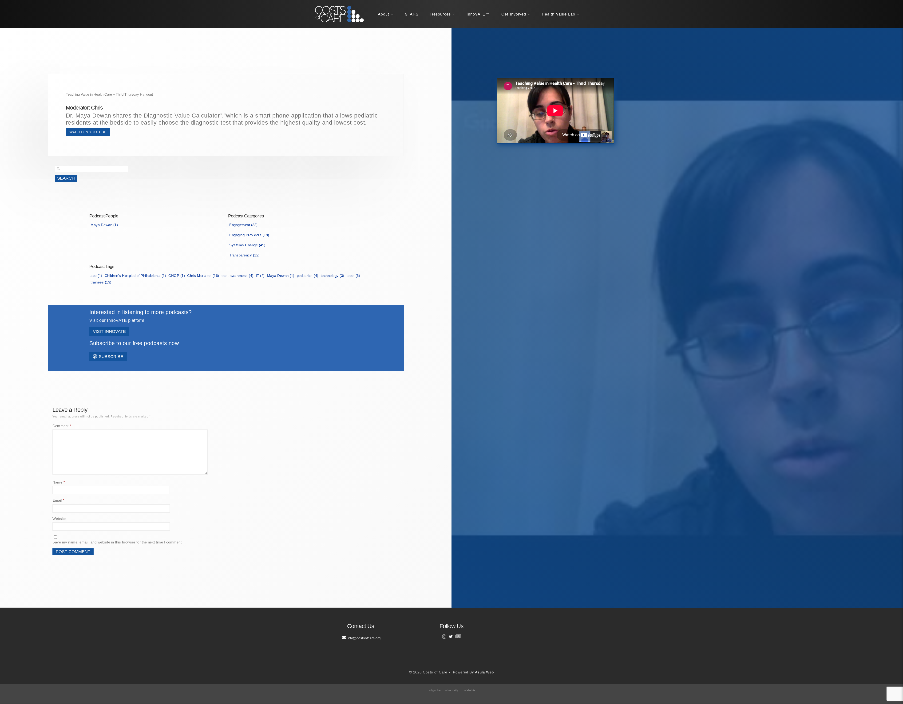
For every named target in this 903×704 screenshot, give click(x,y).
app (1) (96, 276)
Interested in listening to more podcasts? (140, 312)
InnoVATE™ (478, 14)
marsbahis (468, 690)
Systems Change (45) (247, 245)
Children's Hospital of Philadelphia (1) (135, 276)
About (383, 14)
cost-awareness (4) (237, 276)
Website (59, 519)
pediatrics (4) (307, 276)
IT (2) (260, 276)
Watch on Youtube (87, 132)
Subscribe (110, 356)
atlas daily (451, 690)
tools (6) (353, 276)
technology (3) (332, 276)
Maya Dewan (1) (104, 225)
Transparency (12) (244, 255)
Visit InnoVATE (109, 331)
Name (58, 482)
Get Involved (513, 14)
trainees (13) (101, 282)
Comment (61, 426)
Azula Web (484, 672)
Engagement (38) (243, 225)
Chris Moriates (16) (203, 276)
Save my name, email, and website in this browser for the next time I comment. (117, 542)
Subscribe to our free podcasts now (134, 343)
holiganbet (434, 690)
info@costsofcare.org (364, 637)
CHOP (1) (176, 276)
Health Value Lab (558, 14)
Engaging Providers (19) (249, 235)
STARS (412, 14)
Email (58, 500)
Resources (440, 14)
